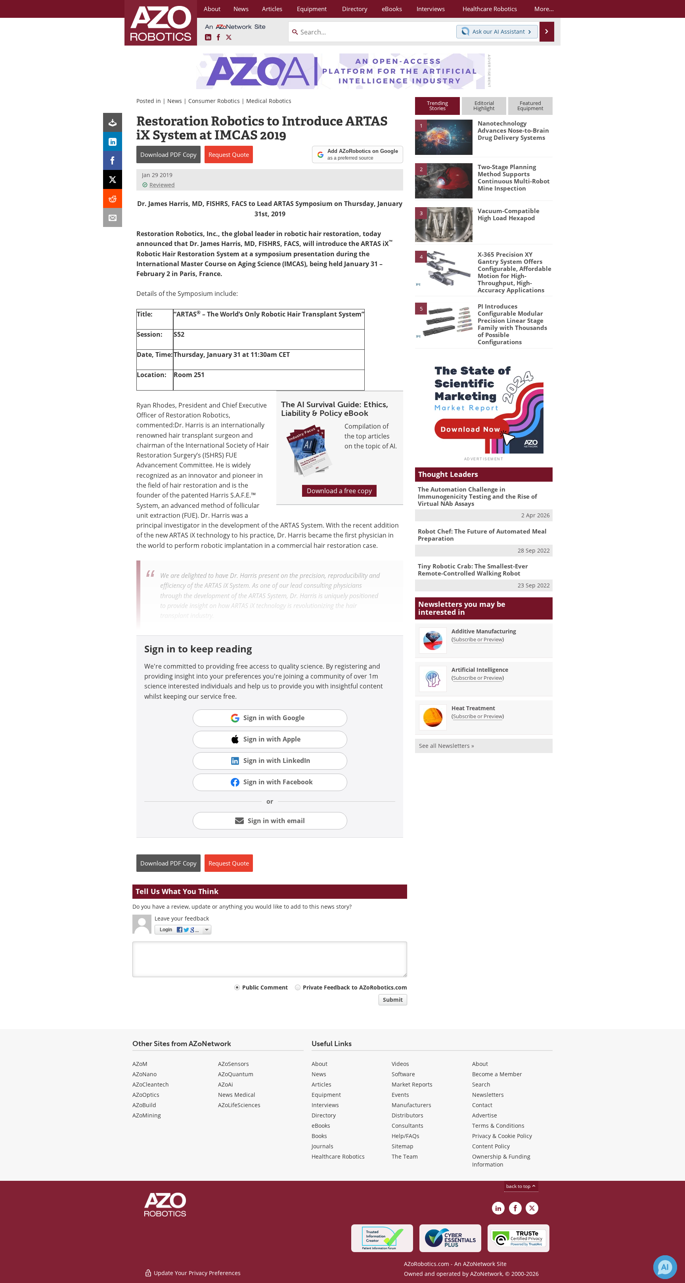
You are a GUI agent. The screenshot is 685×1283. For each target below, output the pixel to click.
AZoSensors (233, 1064)
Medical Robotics (268, 101)
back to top (519, 1186)
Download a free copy (339, 490)
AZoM (139, 1064)
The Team (405, 1156)
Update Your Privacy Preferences (196, 1273)
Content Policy (491, 1146)
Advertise (484, 1115)
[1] (443, 136)
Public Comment (265, 987)
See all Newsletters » (446, 745)
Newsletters (488, 1094)
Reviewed (162, 185)
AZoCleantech (150, 1084)
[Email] (112, 217)
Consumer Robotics (214, 101)
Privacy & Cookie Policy (502, 1136)
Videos (400, 1064)
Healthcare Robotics (338, 1156)
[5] (443, 319)
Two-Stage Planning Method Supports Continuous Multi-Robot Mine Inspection (514, 177)
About (319, 1064)
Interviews (325, 1105)
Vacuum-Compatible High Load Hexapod (509, 214)
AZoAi (225, 1084)
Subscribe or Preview (477, 639)
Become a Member (497, 1074)
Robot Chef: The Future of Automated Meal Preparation (482, 534)
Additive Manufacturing (484, 631)
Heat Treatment (473, 708)
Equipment (326, 1094)
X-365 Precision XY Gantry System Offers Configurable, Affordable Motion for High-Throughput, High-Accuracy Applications (514, 272)
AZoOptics (145, 1094)
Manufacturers (411, 1105)
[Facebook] (112, 160)
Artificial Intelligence (480, 669)
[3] (443, 223)
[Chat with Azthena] (665, 1267)
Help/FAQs (405, 1136)
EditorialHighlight (484, 105)
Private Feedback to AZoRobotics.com (355, 987)
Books (319, 1136)
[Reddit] (112, 198)
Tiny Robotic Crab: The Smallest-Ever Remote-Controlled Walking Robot (473, 569)
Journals (322, 1146)
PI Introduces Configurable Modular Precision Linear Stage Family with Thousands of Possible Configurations (512, 324)
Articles (321, 1084)
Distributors (407, 1115)
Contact (482, 1105)
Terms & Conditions (498, 1125)
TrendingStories (437, 105)
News (174, 101)
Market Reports (412, 1084)
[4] (443, 267)
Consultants (407, 1125)
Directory (324, 1115)
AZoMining (146, 1115)
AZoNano (144, 1074)
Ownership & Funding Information (501, 1160)
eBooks (321, 1125)
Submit (393, 999)
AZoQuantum (235, 1074)
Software (403, 1074)
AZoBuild (144, 1105)
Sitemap (402, 1146)
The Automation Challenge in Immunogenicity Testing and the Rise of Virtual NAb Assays (477, 496)
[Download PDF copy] (112, 122)
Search (481, 1084)
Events (400, 1094)
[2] (443, 180)
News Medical (236, 1094)
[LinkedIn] (112, 141)
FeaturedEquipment (530, 105)
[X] (112, 179)
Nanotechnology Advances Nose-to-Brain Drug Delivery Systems (513, 130)
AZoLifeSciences (239, 1105)
